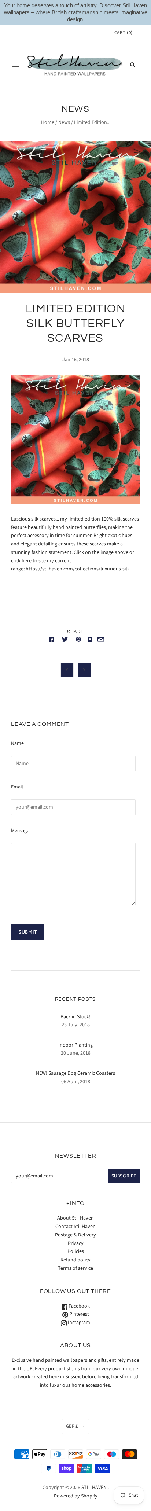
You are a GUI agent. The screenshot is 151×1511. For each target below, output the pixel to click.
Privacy (76, 1243)
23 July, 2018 (76, 1025)
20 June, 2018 (76, 1053)
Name (17, 743)
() (123, 32)
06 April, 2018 (75, 1081)
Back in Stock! (75, 1017)
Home (47, 122)
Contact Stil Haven (75, 1226)
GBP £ (72, 1426)
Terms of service (75, 1268)
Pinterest (78, 1314)
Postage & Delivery (75, 1235)
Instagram (78, 1322)
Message (20, 830)
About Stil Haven (75, 1218)
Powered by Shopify (75, 1496)
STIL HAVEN (94, 1487)
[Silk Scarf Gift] (75, 502)
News (64, 122)
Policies (75, 1251)
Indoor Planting (75, 1045)
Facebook (78, 1306)
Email (17, 787)
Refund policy (75, 1260)
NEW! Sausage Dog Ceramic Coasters (75, 1073)
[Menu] (15, 65)
